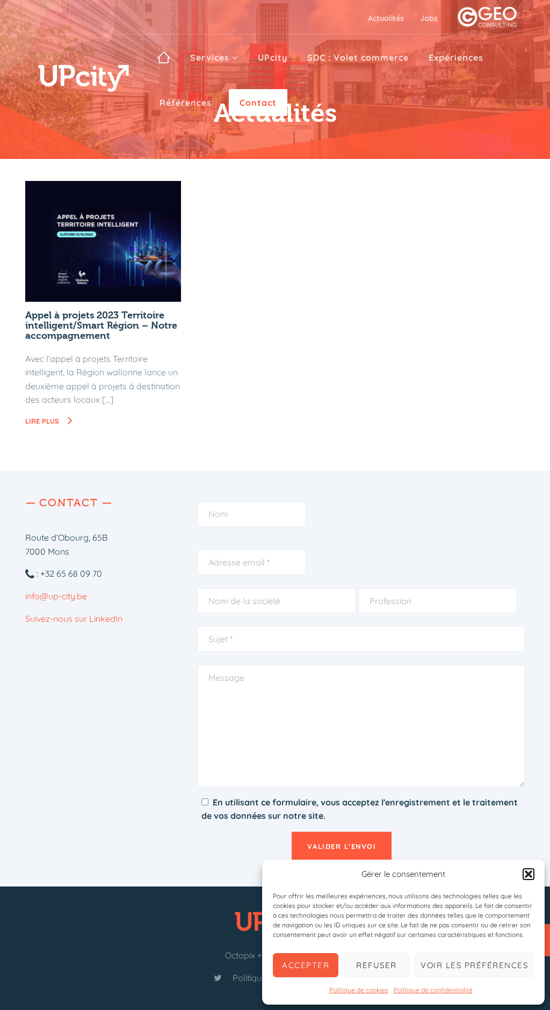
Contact (258, 102)
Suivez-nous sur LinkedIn (73, 618)
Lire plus (52, 420)
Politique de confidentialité (433, 990)
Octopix (240, 955)
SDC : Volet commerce (358, 57)
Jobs (429, 18)
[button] (528, 874)
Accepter (305, 965)
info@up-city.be (56, 596)
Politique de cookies (358, 990)
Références (186, 102)
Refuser (376, 965)
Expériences (456, 57)
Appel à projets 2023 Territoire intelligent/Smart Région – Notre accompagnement (101, 326)
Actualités (386, 18)
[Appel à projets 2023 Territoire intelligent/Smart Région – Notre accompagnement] (103, 241)
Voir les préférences (474, 965)
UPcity (272, 57)
